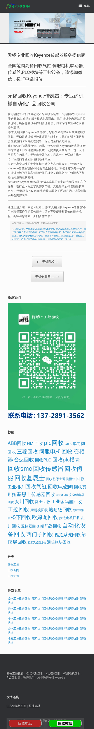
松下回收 (21, 517)
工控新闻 (13, 570)
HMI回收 (35, 443)
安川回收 (24, 501)
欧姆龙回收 (45, 517)
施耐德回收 (60, 509)
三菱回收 (27, 451)
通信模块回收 (59, 542)
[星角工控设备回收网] (18, 6)
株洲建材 (34, 706)
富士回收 (42, 501)
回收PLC (43, 460)
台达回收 (24, 459)
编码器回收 (50, 526)
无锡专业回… (47, 276)
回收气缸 (36, 486)
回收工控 (13, 564)
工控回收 (19, 509)
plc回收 (54, 442)
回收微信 (65, 723)
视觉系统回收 (67, 534)
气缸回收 (38, 673)
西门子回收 (40, 534)
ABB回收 (17, 443)
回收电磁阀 (60, 486)
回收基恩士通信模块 (60, 478)
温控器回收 (30, 526)
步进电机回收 (69, 517)
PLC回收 (12, 677)
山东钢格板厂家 (16, 706)
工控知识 (13, 576)
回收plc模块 (66, 459)
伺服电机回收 (56, 451)
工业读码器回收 (66, 501)
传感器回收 (53, 673)
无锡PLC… (47, 261)
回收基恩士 (29, 477)
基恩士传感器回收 (36, 494)
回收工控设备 (15, 673)
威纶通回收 (62, 495)
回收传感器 (48, 468)
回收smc (20, 468)
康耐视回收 (39, 509)
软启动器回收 (37, 542)
